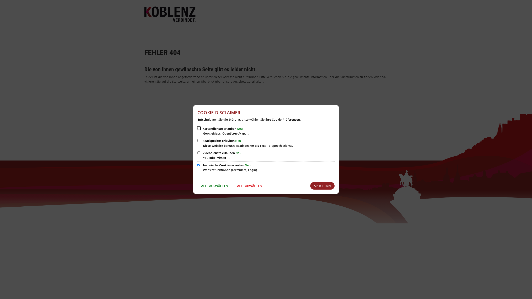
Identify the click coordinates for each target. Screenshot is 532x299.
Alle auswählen (214, 186)
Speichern (322, 186)
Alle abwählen (249, 186)
